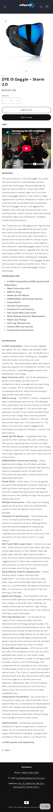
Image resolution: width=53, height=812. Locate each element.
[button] (5, 7)
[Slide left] (21, 71)
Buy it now (26, 117)
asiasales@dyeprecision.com (30, 778)
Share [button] (7, 750)
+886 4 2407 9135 (30, 772)
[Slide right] (32, 71)
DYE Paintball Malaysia (22, 807)
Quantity (5, 96)
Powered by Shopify (37, 807)
